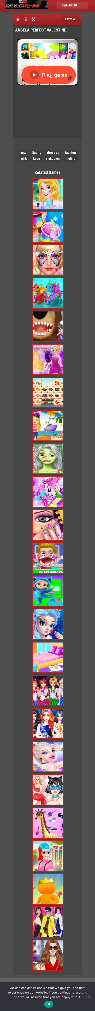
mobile (70, 158)
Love (36, 158)
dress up (53, 152)
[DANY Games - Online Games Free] (26, 8)
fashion (70, 152)
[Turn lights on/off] (26, 19)
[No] (89, 996)
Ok (49, 1004)
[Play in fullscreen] (33, 19)
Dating (36, 152)
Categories (71, 5)
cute (23, 152)
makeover (53, 158)
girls (24, 158)
